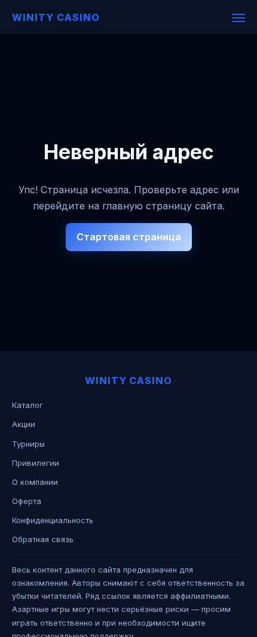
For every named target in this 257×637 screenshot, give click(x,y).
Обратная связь (43, 539)
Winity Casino (55, 17)
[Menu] (238, 18)
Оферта (26, 501)
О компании (35, 482)
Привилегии (35, 463)
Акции (23, 424)
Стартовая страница (129, 237)
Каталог (27, 405)
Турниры (28, 444)
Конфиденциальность (52, 520)
